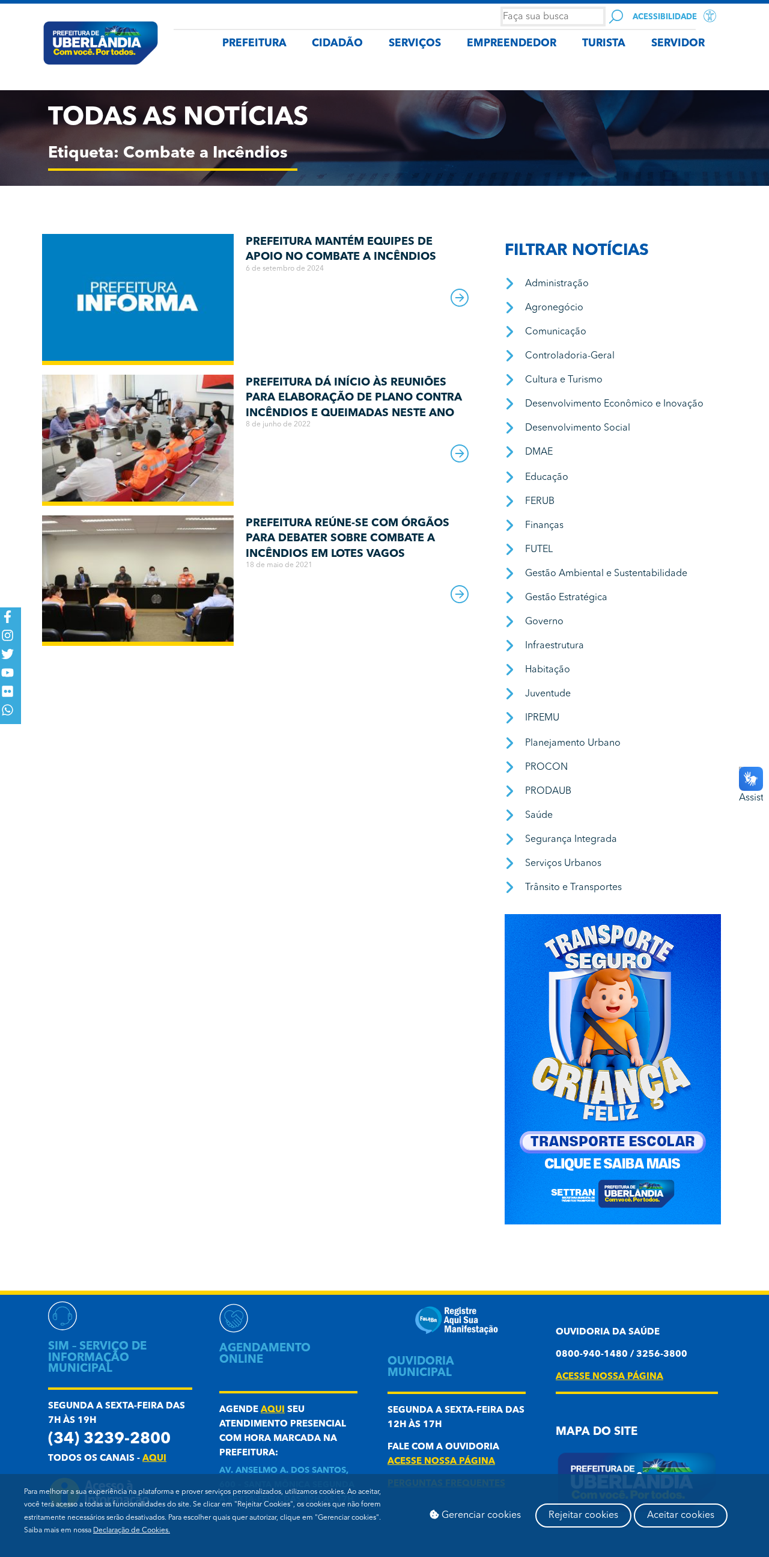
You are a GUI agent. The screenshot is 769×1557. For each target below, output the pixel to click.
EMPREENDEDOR (511, 43)
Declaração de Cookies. (131, 1530)
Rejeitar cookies (583, 1515)
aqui (154, 1458)
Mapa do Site (596, 1432)
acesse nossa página (441, 1461)
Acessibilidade (665, 17)
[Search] (616, 16)
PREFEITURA (254, 43)
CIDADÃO (337, 43)
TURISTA (603, 43)
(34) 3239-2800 (109, 1439)
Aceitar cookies (680, 1515)
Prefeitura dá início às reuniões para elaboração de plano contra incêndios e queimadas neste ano (354, 398)
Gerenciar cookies (480, 1515)
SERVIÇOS (415, 43)
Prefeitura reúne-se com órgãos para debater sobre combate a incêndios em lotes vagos (347, 538)
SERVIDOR (678, 43)
